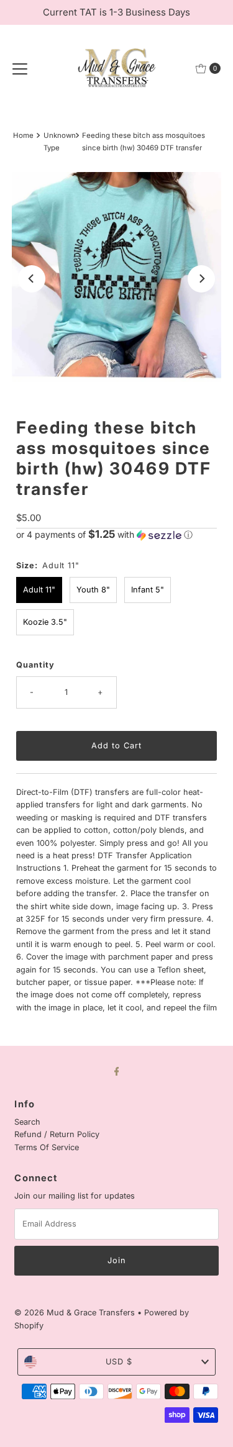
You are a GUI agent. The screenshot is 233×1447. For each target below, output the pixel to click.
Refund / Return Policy (56, 1134)
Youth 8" (93, 589)
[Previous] (31, 279)
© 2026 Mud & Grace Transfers (75, 1312)
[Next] (201, 279)
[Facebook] (116, 1070)
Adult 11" (39, 589)
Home (23, 135)
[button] (116, 534)
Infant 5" (147, 589)
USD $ (119, 1361)
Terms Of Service (46, 1147)
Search (27, 1122)
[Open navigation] (20, 68)
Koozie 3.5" (45, 622)
